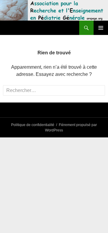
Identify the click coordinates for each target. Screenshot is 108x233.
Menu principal (101, 28)
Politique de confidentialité (32, 125)
